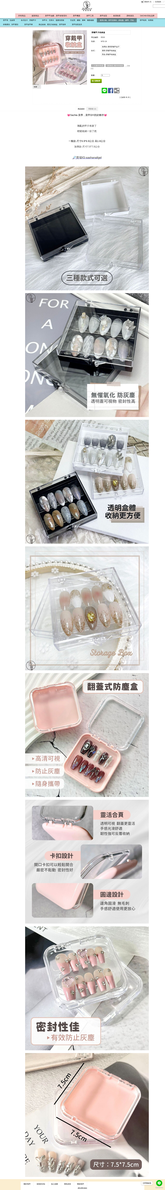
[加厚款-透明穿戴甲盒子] (110, 46)
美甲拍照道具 (77, 24)
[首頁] (87, 6)
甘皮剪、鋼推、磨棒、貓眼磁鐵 (82, 20)
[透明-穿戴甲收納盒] (109, 50)
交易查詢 (158, 2)
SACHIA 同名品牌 (147, 16)
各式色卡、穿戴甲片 (28, 20)
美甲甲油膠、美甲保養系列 (56, 16)
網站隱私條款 (82, 1188)
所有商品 (21, 16)
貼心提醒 (54, 1184)
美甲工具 (90, 16)
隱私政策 (67, 1184)
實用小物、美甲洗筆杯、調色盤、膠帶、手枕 (117, 20)
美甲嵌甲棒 (28, 24)
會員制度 (116, 16)
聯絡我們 (80, 1184)
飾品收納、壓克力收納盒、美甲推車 (52, 24)
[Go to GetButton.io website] (159, 1187)
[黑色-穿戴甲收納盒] (109, 54)
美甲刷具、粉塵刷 (146, 20)
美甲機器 (76, 16)
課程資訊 (130, 16)
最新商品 (35, 16)
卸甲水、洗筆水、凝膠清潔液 (53, 20)
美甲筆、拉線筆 (9, 20)
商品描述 (81, 109)
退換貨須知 (41, 1184)
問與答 (92, 109)
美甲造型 (103, 16)
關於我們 (27, 1184)
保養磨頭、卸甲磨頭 (10, 24)
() (147, 2)
